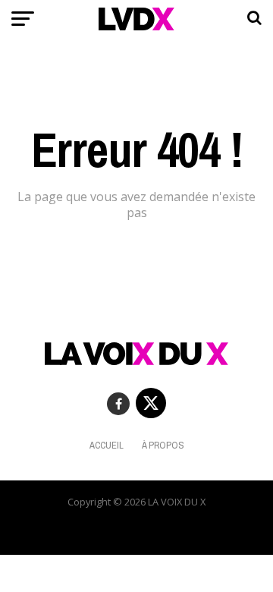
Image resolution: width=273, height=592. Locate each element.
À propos (163, 445)
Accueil (106, 445)
